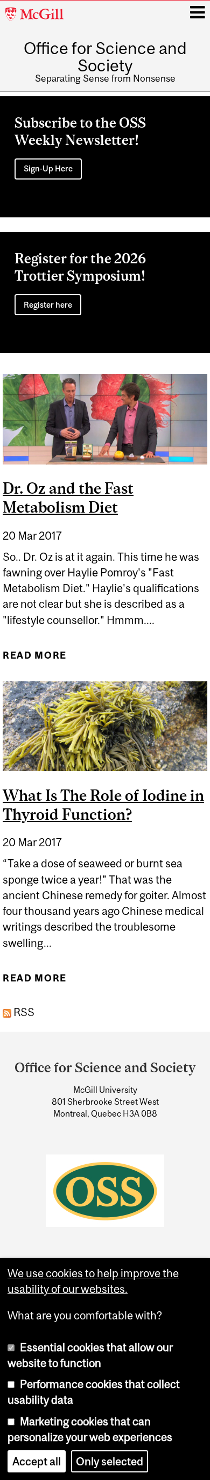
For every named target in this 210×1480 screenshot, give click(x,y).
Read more (35, 659)
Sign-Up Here (48, 168)
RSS (22, 1012)
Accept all (36, 1461)
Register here (48, 304)
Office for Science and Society (105, 56)
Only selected (109, 1461)
